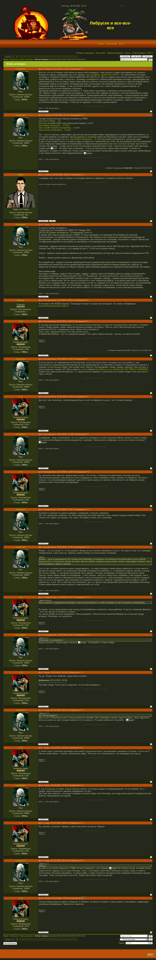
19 (82, 823)
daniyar (20, 300)
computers (21, 69)
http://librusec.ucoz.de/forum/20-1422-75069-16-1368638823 (121, 369)
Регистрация (111, 44)
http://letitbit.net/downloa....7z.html (54, 125)
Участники (100, 53)
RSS (122, 6)
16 (82, 710)
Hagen (21, 175)
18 (82, 785)
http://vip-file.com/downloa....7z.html (55, 130)
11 (88, 509)
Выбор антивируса (42, 59)
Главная (100, 44)
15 (82, 672)
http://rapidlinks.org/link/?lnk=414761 (102, 75)
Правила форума (115, 53)
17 (82, 748)
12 (88, 547)
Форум (5, 59)
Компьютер (14, 59)
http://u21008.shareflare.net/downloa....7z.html (59, 128)
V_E (21, 321)
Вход (121, 44)
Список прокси (138, 53)
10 (88, 472)
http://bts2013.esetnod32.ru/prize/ (53, 306)
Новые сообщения (85, 53)
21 (83, 898)
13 (89, 597)
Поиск (127, 53)
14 (89, 635)
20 (82, 860)
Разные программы (26, 59)
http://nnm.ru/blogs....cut (49, 121)
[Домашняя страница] (52, 221)
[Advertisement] (39, 954)
